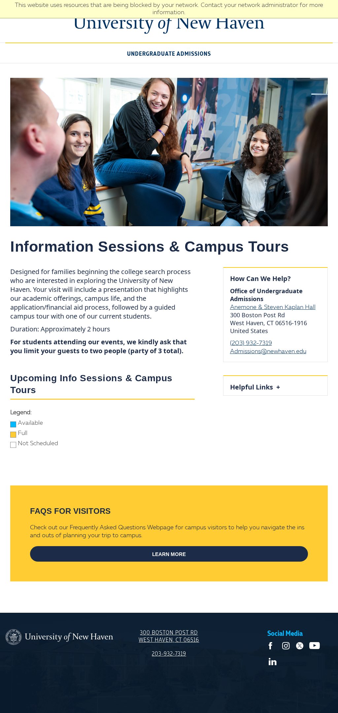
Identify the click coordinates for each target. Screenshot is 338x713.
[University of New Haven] (59, 637)
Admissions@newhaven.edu (268, 352)
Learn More (169, 554)
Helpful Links (253, 387)
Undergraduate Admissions (169, 54)
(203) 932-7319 (251, 343)
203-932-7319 (169, 654)
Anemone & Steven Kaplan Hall (273, 307)
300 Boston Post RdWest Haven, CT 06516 (169, 636)
